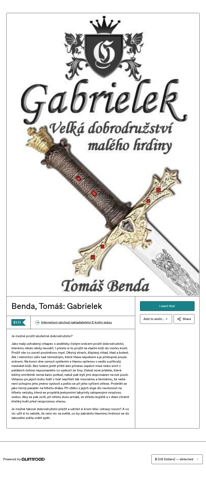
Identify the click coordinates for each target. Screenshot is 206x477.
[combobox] (156, 319)
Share (187, 319)
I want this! (167, 306)
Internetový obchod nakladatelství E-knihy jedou (76, 322)
